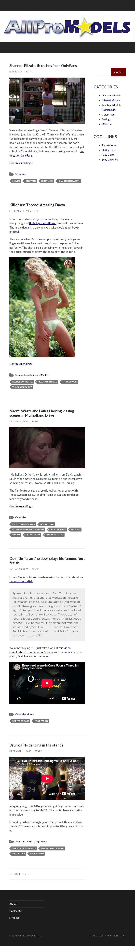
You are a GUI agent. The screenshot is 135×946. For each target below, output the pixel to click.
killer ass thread (47, 382)
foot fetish (41, 721)
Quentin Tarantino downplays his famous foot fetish (47, 560)
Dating (36, 841)
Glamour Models (23, 375)
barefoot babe (20, 721)
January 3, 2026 (18, 569)
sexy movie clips (55, 534)
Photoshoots (109, 145)
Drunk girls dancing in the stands (36, 745)
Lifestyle (107, 124)
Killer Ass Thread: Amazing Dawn (37, 205)
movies (16, 181)
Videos (30, 714)
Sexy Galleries (110, 159)
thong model (69, 382)
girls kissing (47, 524)
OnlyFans (31, 181)
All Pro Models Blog (30, 935)
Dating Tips (108, 149)
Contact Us (15, 910)
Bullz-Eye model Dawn (42, 223)
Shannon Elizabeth (69, 181)
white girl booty (22, 387)
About (13, 903)
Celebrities (20, 174)
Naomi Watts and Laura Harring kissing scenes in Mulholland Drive (41, 413)
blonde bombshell (22, 382)
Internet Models (40, 375)
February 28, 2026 (20, 211)
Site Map (14, 917)
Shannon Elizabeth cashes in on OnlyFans (43, 65)
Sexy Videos (109, 154)
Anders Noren (109, 935)
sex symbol (47, 181)
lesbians (76, 529)
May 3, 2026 (16, 71)
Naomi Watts (33, 534)
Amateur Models (23, 841)
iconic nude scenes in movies (28, 529)
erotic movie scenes (23, 524)
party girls (18, 853)
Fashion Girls (109, 109)
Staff (29, 71)
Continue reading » (21, 163)
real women (37, 853)
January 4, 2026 (18, 421)
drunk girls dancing (52, 848)
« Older (19, 874)
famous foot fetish (21, 581)
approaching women (24, 848)
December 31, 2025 (20, 751)
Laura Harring (58, 529)
